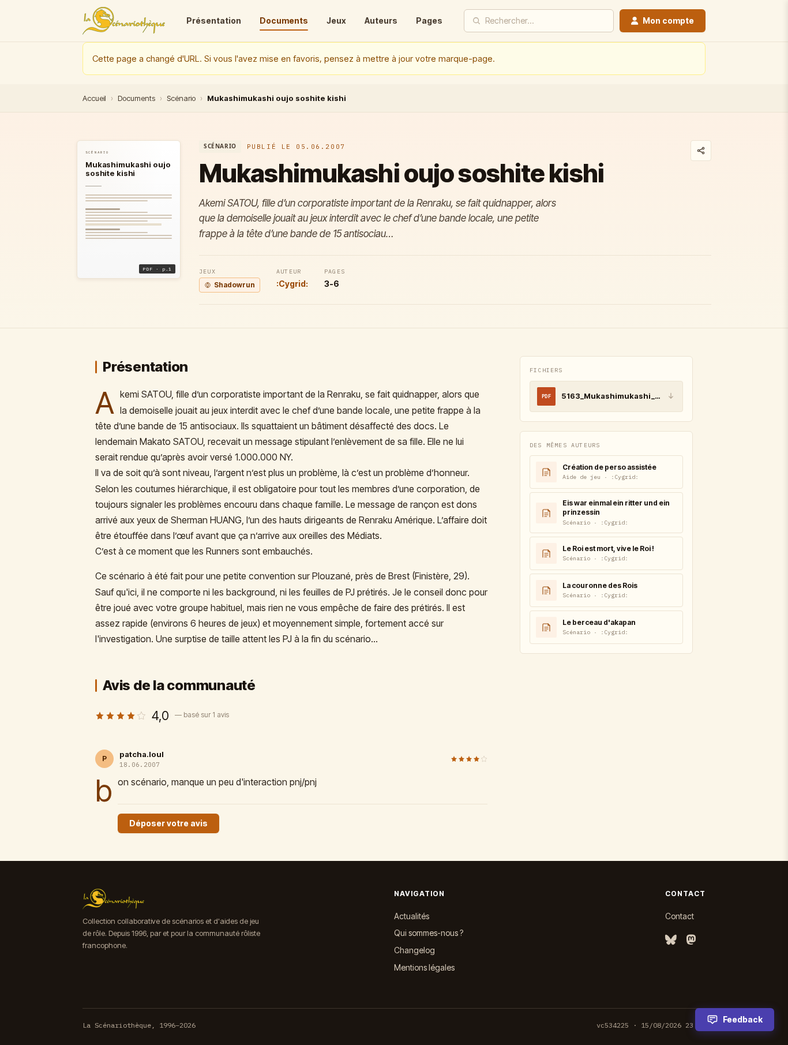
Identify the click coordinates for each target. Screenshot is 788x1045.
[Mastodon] (691, 940)
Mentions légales (424, 967)
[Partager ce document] (701, 150)
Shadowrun (234, 284)
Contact (679, 916)
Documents (284, 20)
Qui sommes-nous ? (428, 933)
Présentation (213, 20)
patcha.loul (141, 754)
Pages (429, 20)
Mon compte (668, 20)
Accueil (94, 98)
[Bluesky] (671, 940)
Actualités (411, 916)
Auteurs (381, 20)
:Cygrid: (292, 284)
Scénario (181, 98)
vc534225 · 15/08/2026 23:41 (651, 1025)
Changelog (414, 950)
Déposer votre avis (168, 823)
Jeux (336, 20)
